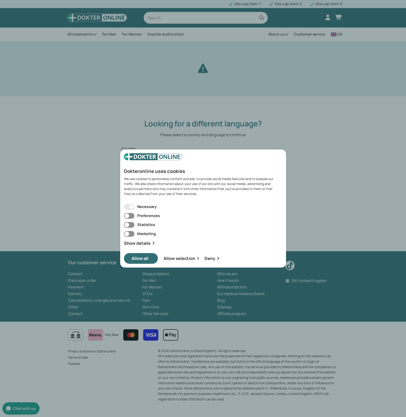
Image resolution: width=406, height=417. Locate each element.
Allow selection (179, 258)
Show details (137, 243)
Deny (210, 258)
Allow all (140, 258)
